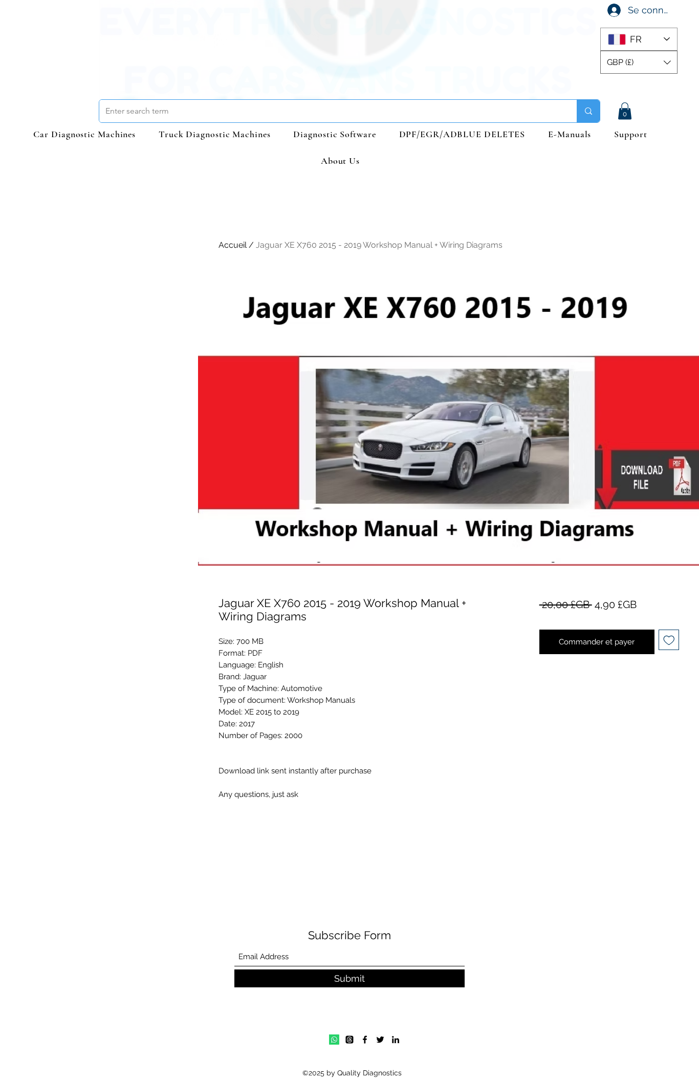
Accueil (233, 245)
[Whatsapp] (334, 1039)
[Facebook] (365, 1039)
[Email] (349, 1039)
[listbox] (639, 62)
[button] (639, 62)
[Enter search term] (588, 111)
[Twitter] (380, 1039)
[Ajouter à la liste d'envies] (669, 640)
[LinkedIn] (395, 1039)
